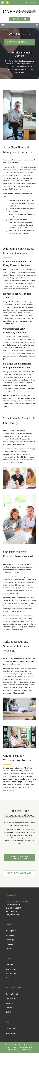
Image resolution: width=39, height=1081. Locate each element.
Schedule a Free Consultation (19, 857)
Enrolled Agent (11, 973)
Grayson (9, 1007)
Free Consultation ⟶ (19, 42)
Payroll (8, 949)
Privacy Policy (11, 1029)
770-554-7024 (33, 2)
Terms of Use (10, 1033)
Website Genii (27, 1047)
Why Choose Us (12, 969)
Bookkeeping (10, 940)
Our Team (9, 964)
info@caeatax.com (12, 915)
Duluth (8, 1012)
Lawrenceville (11, 998)
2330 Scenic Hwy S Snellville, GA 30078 (13, 906)
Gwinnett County (12, 994)
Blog (7, 978)
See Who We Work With (20, 873)
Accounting (10, 935)
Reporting (9, 944)
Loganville (9, 1003)
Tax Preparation (11, 931)
